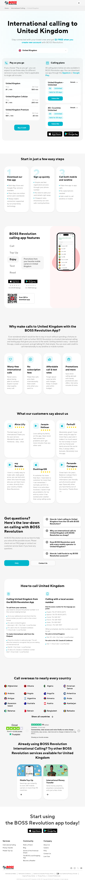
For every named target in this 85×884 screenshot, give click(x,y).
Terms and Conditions (24, 873)
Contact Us (43, 563)
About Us (47, 845)
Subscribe (55, 98)
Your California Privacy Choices (68, 873)
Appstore (66, 73)
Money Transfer (8, 848)
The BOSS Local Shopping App (31, 857)
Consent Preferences (54, 876)
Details (72, 82)
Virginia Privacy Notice (28, 876)
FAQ (16, 563)
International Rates (10, 873)
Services (6, 841)
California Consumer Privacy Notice (43, 873)
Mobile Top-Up (8, 851)
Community (28, 841)
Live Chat (47, 856)
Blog (24, 848)
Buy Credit (22, 128)
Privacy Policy (42, 876)
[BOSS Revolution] (11, 3)
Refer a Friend (27, 845)
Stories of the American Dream (30, 852)
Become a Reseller (29, 861)
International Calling (9, 845)
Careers (46, 848)
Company (48, 841)
